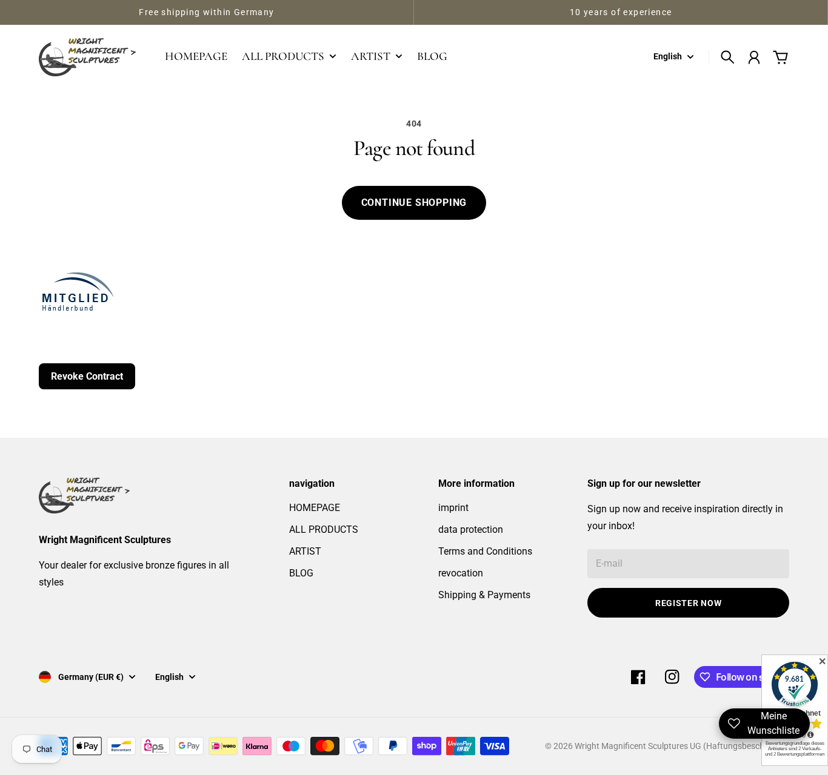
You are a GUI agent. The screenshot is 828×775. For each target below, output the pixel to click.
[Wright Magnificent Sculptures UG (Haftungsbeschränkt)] (87, 56)
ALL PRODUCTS (323, 529)
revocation (460, 573)
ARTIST (305, 551)
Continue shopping (414, 202)
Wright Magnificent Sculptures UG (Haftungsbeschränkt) (681, 746)
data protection (470, 529)
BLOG (301, 573)
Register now (688, 603)
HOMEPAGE (314, 507)
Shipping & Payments (484, 595)
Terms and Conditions (485, 551)
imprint (453, 507)
